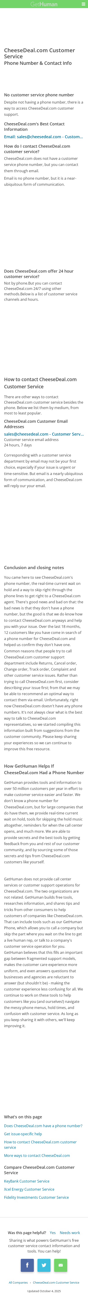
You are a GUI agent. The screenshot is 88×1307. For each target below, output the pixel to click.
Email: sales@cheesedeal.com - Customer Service (44, 136)
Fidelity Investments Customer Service (36, 1197)
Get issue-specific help (23, 1133)
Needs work (70, 1232)
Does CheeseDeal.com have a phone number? (43, 1125)
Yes (53, 1232)
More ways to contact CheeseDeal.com (37, 1155)
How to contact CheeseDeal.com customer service (40, 1145)
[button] (83, 4)
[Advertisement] (44, 228)
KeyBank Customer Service (26, 1181)
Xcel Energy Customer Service (29, 1189)
